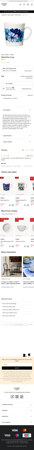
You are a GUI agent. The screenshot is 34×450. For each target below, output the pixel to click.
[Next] (31, 34)
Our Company (6, 422)
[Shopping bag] (28, 4)
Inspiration (5, 416)
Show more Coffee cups (9, 315)
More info (30, 95)
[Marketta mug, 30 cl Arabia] (17, 34)
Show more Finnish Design (9, 303)
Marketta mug (25, 14)
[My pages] (20, 4)
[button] (5, 62)
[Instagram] (17, 396)
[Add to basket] (13, 205)
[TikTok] (21, 396)
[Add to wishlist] (10, 205)
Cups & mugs (10, 14)
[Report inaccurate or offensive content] (32, 166)
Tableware (3, 14)
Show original (17, 166)
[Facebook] (12, 396)
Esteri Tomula (4, 54)
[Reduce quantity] (2, 324)
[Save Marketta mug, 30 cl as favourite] (31, 324)
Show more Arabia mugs (9, 306)
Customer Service (7, 404)
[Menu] (32, 4)
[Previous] (2, 34)
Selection (5, 410)
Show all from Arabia (7, 214)
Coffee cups (17, 14)
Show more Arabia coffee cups (11, 309)
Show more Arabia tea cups (10, 312)
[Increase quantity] (7, 324)
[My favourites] (24, 4)
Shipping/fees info (26, 88)
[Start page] (4, 4)
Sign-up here (28, 70)
